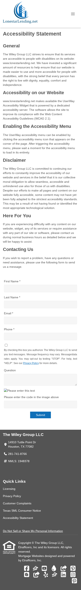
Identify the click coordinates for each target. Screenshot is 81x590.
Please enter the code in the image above (31, 397)
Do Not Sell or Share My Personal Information (33, 531)
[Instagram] (73, 575)
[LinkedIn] (63, 575)
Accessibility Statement (18, 518)
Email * (8, 313)
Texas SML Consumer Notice (22, 510)
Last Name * (12, 297)
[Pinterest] (73, 568)
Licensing (9, 488)
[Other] (63, 568)
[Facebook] (26, 568)
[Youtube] (44, 568)
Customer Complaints (17, 503)
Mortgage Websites (31, 556)
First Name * (12, 281)
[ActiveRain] (54, 568)
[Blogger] (26, 575)
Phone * (9, 329)
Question (10, 370)
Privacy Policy (31, 363)
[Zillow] (35, 568)
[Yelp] (45, 575)
